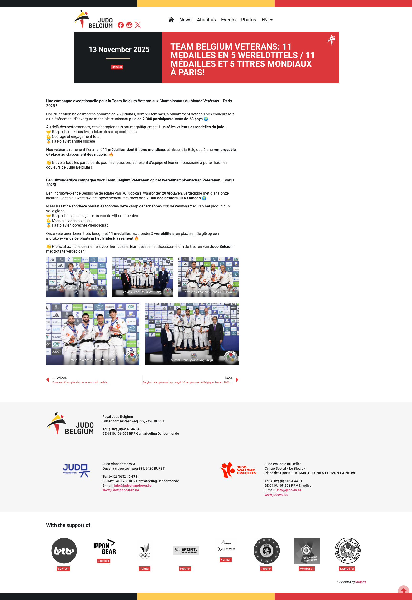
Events (228, 19)
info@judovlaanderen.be (133, 485)
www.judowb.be (276, 495)
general (117, 67)
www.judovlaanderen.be (121, 490)
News (185, 19)
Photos (248, 19)
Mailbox (360, 582)
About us (206, 19)
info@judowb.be (289, 490)
